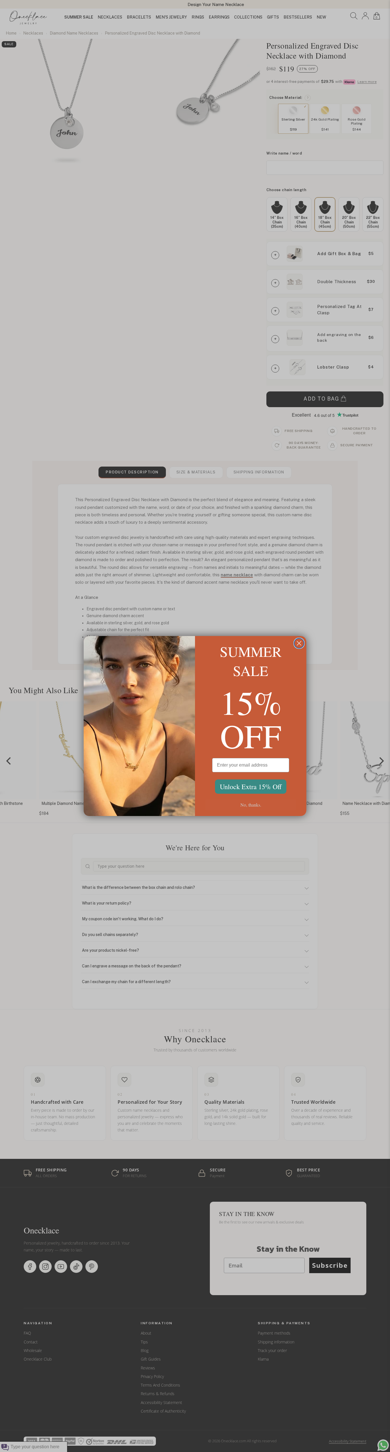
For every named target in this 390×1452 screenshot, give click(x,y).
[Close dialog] (299, 643)
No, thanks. (250, 805)
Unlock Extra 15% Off (251, 786)
